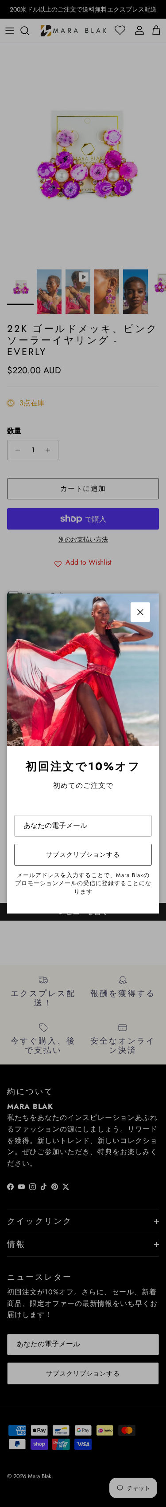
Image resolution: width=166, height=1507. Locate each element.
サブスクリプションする (83, 854)
